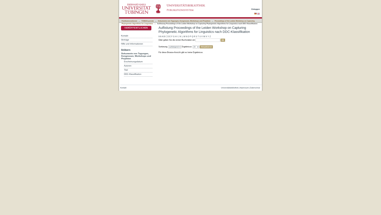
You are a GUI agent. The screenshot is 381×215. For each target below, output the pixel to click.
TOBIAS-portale (147, 21)
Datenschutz (255, 88)
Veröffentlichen (136, 28)
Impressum (244, 88)
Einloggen (255, 9)
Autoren (127, 66)
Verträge (125, 40)
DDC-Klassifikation (132, 74)
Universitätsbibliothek (229, 88)
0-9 (160, 36)
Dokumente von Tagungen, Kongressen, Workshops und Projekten (184, 21)
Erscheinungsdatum (133, 61)
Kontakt (124, 35)
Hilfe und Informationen (132, 44)
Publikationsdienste (129, 21)
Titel (126, 70)
